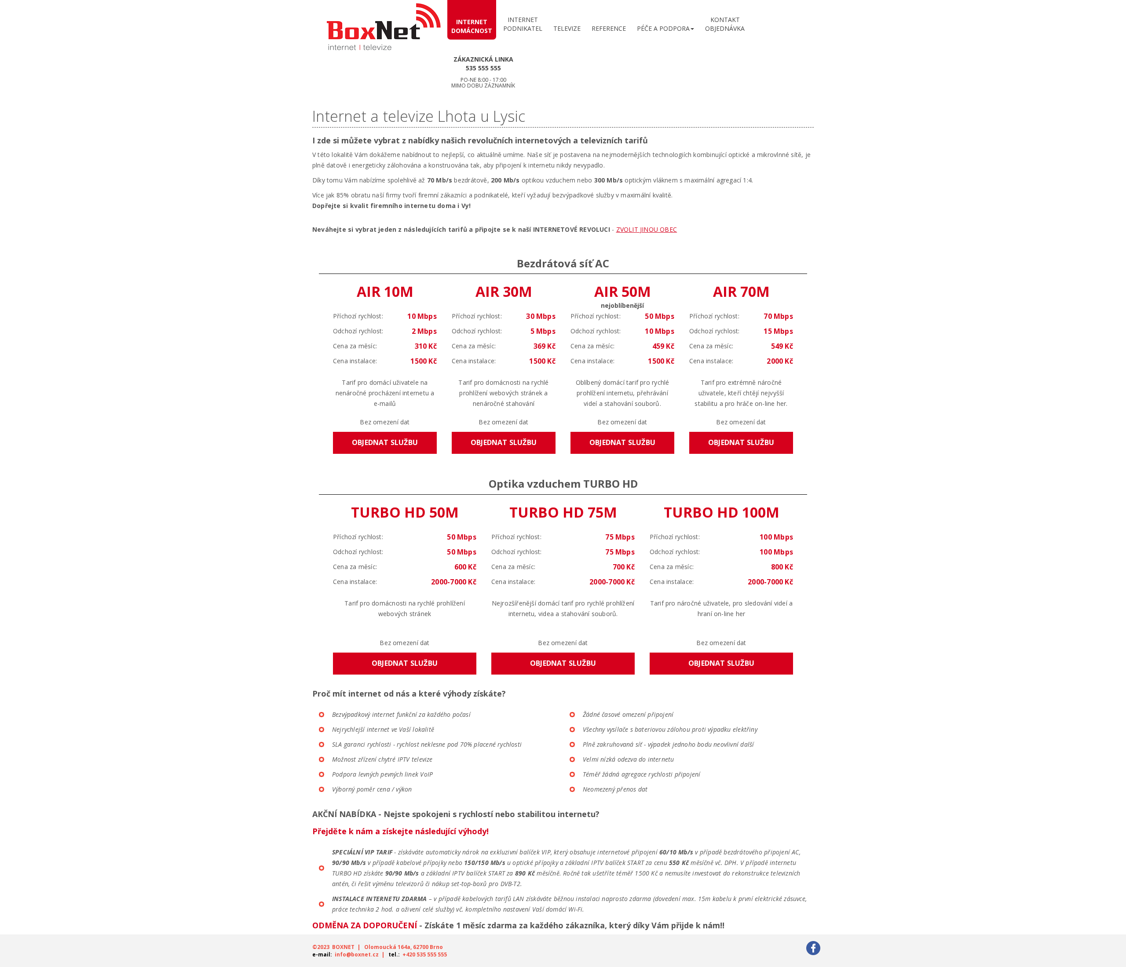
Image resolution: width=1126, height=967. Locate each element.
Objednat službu (385, 442)
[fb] (813, 947)
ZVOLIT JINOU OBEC (646, 229)
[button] (665, 26)
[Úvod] (383, 30)
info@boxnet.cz (357, 954)
